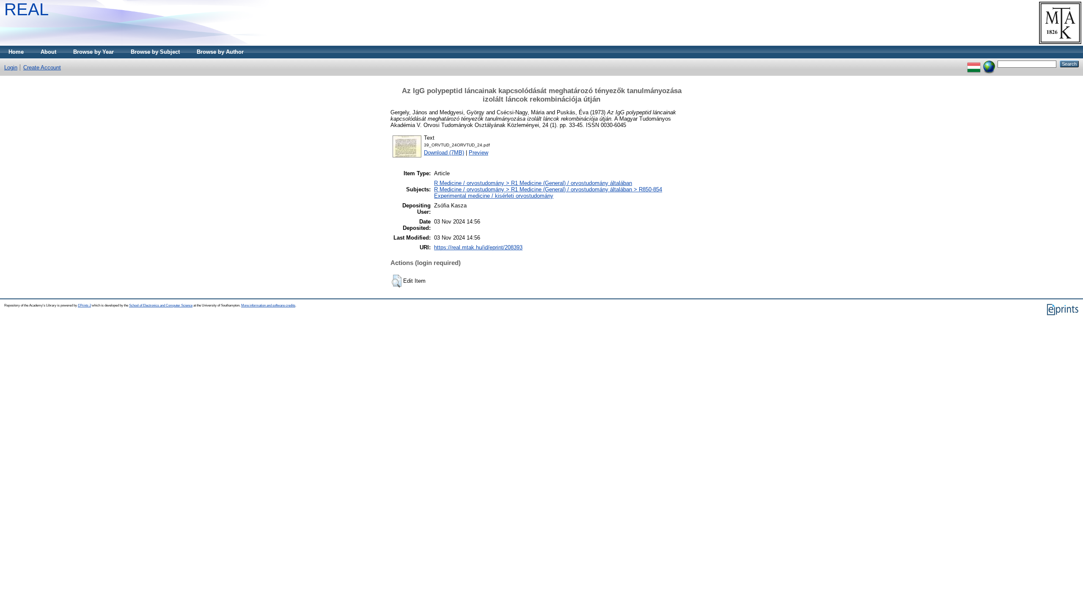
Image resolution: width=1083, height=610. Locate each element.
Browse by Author (220, 52)
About (48, 52)
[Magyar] (974, 64)
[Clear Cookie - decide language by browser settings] (989, 64)
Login (10, 67)
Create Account (42, 67)
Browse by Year (93, 52)
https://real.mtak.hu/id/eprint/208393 (478, 247)
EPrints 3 (84, 305)
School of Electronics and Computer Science (160, 305)
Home (16, 52)
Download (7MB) (444, 152)
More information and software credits (268, 305)
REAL (26, 9)
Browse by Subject (155, 52)
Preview (478, 152)
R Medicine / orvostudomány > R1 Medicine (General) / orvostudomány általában (533, 183)
